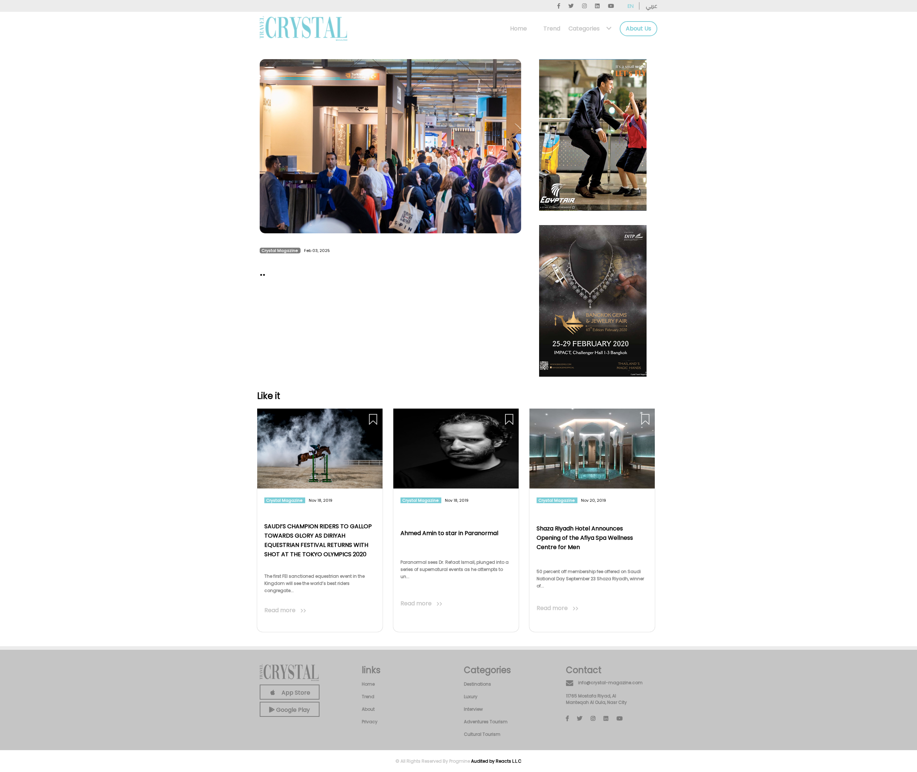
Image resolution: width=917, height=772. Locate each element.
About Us (638, 28)
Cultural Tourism (482, 734)
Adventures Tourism (486, 722)
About (368, 709)
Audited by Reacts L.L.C (496, 761)
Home (518, 28)
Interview (473, 709)
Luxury (470, 697)
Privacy (370, 722)
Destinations (477, 684)
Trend (551, 28)
